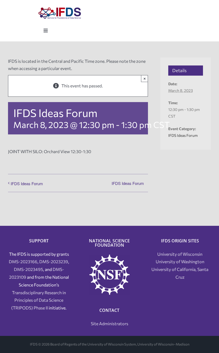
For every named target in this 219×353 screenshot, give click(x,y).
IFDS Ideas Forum (27, 183)
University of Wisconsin (179, 254)
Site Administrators (109, 323)
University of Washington (180, 261)
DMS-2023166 (23, 261)
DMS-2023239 (53, 261)
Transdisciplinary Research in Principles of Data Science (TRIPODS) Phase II (38, 300)
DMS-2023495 (28, 269)
